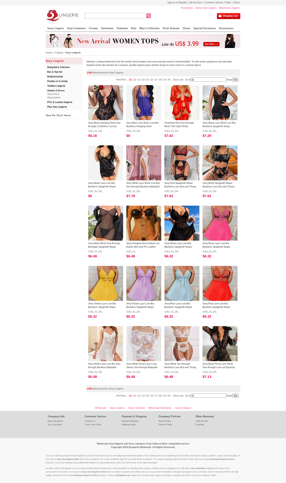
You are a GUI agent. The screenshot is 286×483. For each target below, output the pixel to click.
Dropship (200, 424)
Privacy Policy (165, 424)
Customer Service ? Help (217, 2)
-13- (139, 79)
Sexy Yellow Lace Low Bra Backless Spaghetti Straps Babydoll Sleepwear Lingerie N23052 (103, 305)
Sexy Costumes (76, 28)
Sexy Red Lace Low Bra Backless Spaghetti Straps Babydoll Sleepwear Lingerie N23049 (218, 305)
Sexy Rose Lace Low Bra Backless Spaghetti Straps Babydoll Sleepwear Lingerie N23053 (218, 245)
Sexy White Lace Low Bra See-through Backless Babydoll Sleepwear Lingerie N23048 (104, 365)
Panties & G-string (57, 81)
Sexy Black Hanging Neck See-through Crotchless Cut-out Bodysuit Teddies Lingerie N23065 (104, 124)
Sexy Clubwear (183, 408)
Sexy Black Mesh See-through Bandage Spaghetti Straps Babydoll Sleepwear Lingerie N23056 (104, 245)
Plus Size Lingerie (57, 107)
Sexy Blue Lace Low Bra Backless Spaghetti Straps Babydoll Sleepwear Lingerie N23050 (179, 305)
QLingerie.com (123, 475)
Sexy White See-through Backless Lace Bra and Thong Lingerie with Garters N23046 (180, 365)
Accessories (226, 28)
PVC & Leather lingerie (59, 102)
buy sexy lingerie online (68, 459)
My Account (195, 2)
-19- (164, 79)
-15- (147, 79)
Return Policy (165, 421)
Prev (124, 79)
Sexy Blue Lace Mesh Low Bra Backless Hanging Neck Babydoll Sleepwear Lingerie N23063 (142, 124)
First (118, 79)
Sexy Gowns (54, 97)
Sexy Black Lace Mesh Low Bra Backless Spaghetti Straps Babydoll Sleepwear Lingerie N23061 (219, 124)
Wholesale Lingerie (229, 8)
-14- (143, 79)
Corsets (93, 28)
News (237, 2)
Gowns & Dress (56, 90)
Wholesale (100, 408)
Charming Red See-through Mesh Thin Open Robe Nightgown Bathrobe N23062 (179, 124)
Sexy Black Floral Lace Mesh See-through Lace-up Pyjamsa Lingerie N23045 (219, 365)
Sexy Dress (53, 94)
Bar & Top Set (54, 72)
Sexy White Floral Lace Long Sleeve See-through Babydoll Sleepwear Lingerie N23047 (141, 365)
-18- (160, 79)
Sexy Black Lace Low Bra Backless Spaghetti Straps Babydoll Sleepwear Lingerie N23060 (103, 185)
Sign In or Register (177, 2)
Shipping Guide (129, 424)
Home (49, 52)
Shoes (186, 28)
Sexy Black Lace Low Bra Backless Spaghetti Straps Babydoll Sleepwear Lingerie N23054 (179, 245)
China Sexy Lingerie (206, 8)
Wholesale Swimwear (159, 408)
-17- (156, 79)
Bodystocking (55, 76)
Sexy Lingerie (55, 28)
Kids (133, 28)
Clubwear (122, 28)
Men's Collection (149, 28)
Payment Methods (130, 421)
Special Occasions (204, 28)
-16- (152, 79)
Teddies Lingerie (56, 86)
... (127, 79)
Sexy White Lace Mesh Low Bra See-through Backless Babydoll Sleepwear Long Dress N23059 (143, 185)
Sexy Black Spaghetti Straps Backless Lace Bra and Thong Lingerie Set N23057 (218, 185)
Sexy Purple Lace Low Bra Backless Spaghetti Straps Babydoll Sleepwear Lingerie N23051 (141, 305)
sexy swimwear (197, 468)
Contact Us (90, 421)
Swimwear (107, 28)
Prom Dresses (171, 28)
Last (181, 79)
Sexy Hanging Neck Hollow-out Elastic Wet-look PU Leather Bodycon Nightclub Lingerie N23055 (142, 245)
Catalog (59, 52)
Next (176, 79)
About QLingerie (55, 421)
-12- (134, 79)
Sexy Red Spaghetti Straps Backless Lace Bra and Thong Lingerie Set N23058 (180, 185)
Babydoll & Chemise (58, 67)
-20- (169, 79)
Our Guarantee (55, 424)
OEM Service (202, 421)
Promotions (187, 8)
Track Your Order (93, 424)
